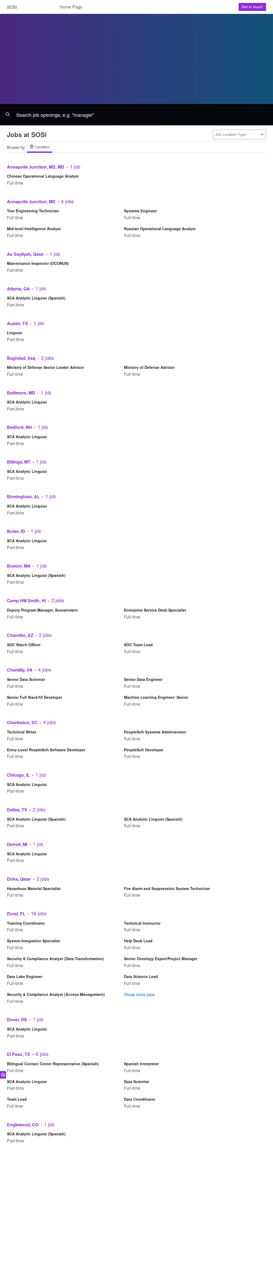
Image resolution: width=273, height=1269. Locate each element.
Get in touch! (252, 6)
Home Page (71, 7)
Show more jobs (139, 994)
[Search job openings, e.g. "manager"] (136, 114)
